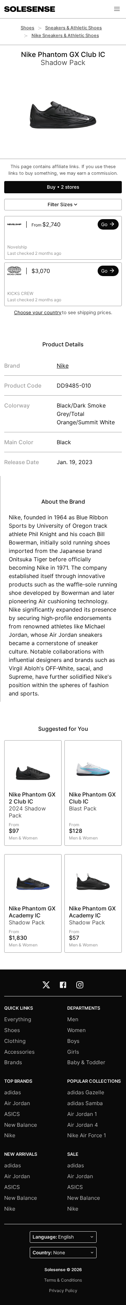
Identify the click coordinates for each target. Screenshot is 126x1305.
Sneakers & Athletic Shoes (73, 27)
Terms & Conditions (63, 1280)
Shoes (27, 27)
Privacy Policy (63, 1290)
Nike (63, 365)
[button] (117, 9)
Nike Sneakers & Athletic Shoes (65, 35)
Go (105, 224)
